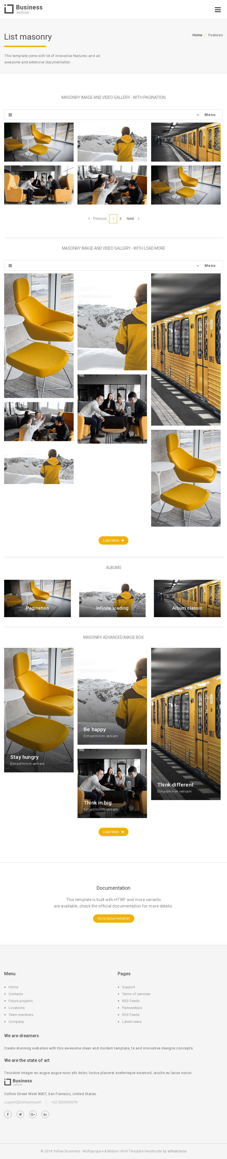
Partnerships (132, 1008)
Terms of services (136, 994)
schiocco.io (176, 1151)
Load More (111, 540)
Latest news (131, 1022)
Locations (17, 1008)
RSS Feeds (131, 1001)
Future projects (21, 1001)
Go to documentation (113, 918)
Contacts (16, 994)
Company (16, 1022)
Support (128, 987)
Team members (21, 1015)
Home (197, 35)
